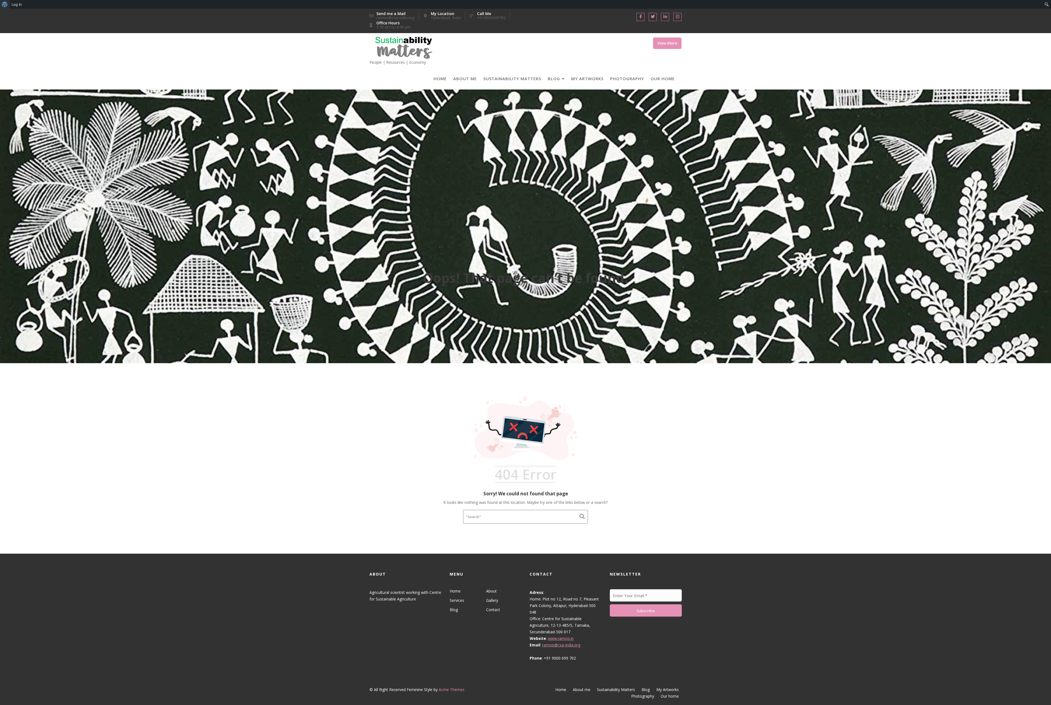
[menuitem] (5, 4)
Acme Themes (451, 689)
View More (667, 43)
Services (457, 600)
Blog (554, 78)
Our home (663, 78)
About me (465, 78)
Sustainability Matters (512, 78)
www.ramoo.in (561, 638)
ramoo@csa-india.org (561, 645)
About (491, 591)
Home (440, 78)
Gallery (492, 600)
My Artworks (587, 78)
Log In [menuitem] (16, 4)
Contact (493, 609)
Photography (627, 78)
